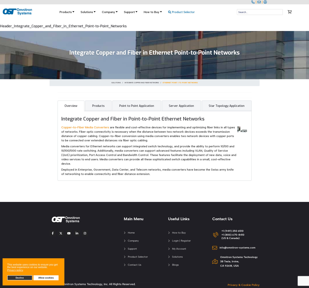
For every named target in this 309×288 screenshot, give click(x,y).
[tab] (71, 106)
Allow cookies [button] (46, 277)
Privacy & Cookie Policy (244, 285)
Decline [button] (20, 277)
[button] (87, 12)
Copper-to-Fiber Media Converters (85, 127)
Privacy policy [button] (15, 270)
